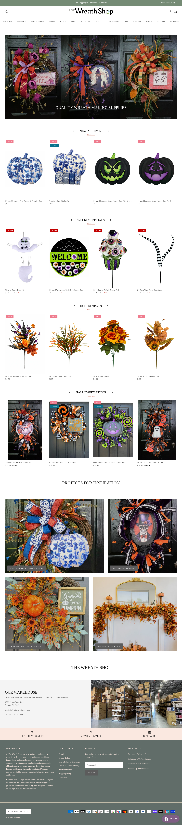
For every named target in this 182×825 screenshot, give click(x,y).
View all (91, 134)
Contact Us (63, 777)
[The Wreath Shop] (91, 11)
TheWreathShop (143, 754)
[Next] (172, 77)
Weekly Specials (37, 21)
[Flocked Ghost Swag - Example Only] (157, 430)
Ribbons (63, 21)
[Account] (170, 11)
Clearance (137, 21)
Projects (149, 21)
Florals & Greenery (111, 21)
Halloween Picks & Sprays (59, 108)
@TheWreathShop (142, 764)
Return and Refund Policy (69, 766)
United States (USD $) (168, 3)
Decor (97, 21)
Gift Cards (161, 21)
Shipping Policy (65, 774)
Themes (52, 21)
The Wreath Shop (16, 818)
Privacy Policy (64, 758)
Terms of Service (65, 770)
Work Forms (85, 21)
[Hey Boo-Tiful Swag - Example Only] (25, 430)
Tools (126, 21)
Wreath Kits (21, 21)
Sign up (91, 773)
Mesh (73, 21)
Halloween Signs (30, 108)
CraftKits (102, 3)
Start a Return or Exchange (69, 762)
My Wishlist (174, 21)
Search (61, 754)
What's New (7, 21)
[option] (91, 77)
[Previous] (10, 77)
